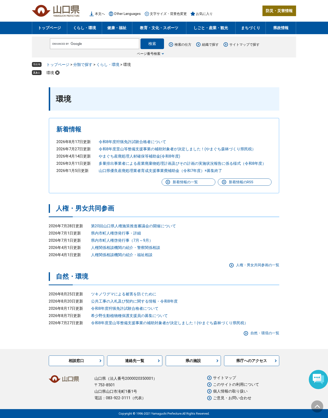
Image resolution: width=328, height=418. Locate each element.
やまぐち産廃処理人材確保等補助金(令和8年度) (139, 156)
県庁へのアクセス (251, 360)
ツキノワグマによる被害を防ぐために (123, 294)
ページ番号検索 (148, 53)
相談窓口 (76, 360)
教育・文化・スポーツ (159, 27)
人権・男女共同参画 (85, 208)
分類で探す (82, 64)
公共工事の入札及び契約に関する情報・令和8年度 (134, 301)
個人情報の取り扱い (230, 391)
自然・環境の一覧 (264, 333)
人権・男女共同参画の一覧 (257, 265)
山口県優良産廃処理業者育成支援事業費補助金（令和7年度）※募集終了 (160, 170)
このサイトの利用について (236, 384)
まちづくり (250, 27)
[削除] (57, 72)
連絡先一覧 (134, 360)
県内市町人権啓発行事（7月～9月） (122, 240)
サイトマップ (224, 377)
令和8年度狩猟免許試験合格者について (132, 141)
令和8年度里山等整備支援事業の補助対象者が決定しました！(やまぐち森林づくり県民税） (177, 149)
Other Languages (127, 14)
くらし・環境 (84, 27)
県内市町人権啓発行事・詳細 (116, 233)
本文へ (100, 14)
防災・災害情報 (279, 10)
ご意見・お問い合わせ (232, 398)
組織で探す (210, 44)
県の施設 (193, 360)
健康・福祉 (117, 27)
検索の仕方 (183, 44)
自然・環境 (72, 276)
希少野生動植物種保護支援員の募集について (129, 315)
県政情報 (281, 27)
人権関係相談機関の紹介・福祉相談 (121, 255)
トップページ (49, 27)
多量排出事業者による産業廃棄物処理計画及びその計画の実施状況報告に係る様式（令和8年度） (182, 163)
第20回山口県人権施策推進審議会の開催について (133, 226)
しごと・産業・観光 (211, 27)
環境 (50, 72)
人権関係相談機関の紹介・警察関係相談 (125, 247)
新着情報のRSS (241, 182)
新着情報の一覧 (185, 182)
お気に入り (204, 14)
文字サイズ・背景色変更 (168, 14)
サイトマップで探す (244, 44)
